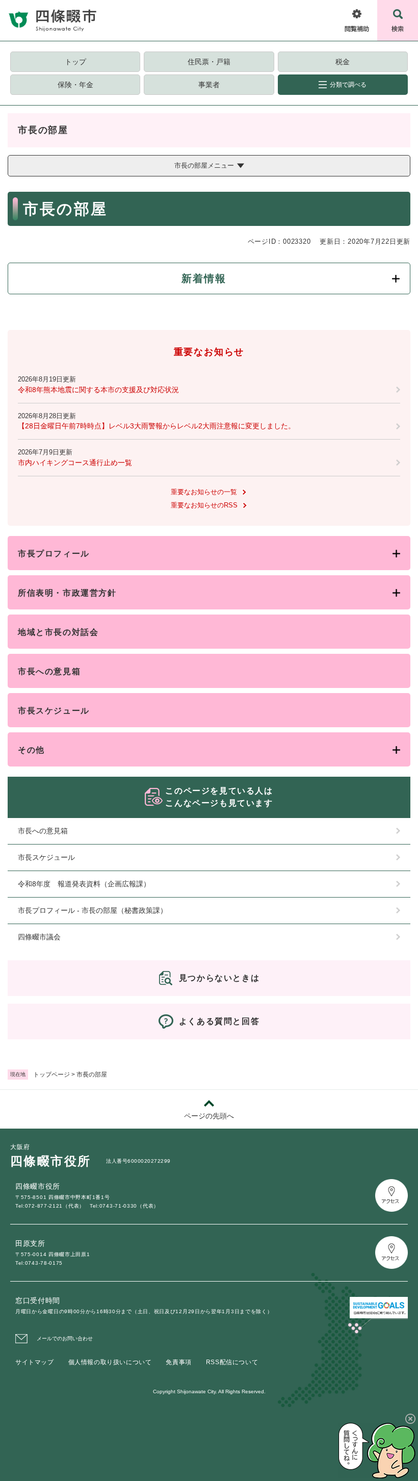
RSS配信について (232, 1362)
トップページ (51, 1074)
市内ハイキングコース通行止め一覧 (75, 462)
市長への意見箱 (49, 671)
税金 (342, 62)
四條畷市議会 (39, 937)
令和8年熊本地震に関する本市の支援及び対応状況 (98, 390)
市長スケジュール (54, 710)
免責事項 (178, 1362)
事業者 (209, 85)
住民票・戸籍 (209, 62)
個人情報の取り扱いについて (110, 1362)
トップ (75, 62)
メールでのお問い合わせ (65, 1338)
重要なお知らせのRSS (204, 505)
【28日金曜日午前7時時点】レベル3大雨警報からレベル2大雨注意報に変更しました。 (156, 426)
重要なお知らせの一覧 (204, 492)
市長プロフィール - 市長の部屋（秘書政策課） (92, 910)
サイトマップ (34, 1362)
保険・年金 (75, 85)
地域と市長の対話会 (58, 632)
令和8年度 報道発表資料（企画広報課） (84, 884)
